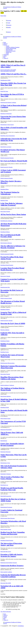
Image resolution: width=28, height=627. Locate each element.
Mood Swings (6, 352)
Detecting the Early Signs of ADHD (13, 323)
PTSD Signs (5, 91)
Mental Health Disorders (8, 265)
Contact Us (5, 58)
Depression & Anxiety (11, 51)
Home (4, 42)
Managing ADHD (6, 80)
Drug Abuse (5, 200)
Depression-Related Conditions (9, 102)
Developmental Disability (8, 254)
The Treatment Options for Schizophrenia (10, 193)
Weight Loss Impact (7, 146)
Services (5, 44)
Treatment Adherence (7, 243)
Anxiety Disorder (6, 276)
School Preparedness (7, 429)
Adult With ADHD (7, 583)
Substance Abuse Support (8, 124)
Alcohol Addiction (7, 396)
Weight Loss (8, 52)
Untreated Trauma (6, 418)
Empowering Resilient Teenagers (10, 562)
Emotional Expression (7, 507)
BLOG (2, 69)
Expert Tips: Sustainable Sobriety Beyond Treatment (12, 444)
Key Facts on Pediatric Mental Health (14, 161)
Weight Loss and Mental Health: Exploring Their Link (12, 489)
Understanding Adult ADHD (10, 69)
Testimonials (6, 54)
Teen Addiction (6, 329)
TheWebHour (21, 625)
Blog (4, 57)
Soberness (5, 440)
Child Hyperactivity (7, 496)
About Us (5, 43)
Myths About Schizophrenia (9, 135)
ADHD (7, 46)
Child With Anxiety (7, 551)
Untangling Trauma (7, 529)
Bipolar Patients (6, 341)
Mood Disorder (9, 49)
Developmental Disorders (8, 158)
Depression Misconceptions (8, 363)
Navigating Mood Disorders (9, 518)
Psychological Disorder (8, 178)
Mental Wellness (6, 231)
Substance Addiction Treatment (12, 47)
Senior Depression (7, 451)
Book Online (3, 15)
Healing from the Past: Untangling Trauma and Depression (13, 533)
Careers (5, 55)
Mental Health (6, 407)
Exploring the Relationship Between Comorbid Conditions (13, 576)
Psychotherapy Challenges (8, 385)
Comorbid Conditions (7, 572)
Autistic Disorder (6, 211)
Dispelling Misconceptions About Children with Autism (12, 378)
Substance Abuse (6, 462)
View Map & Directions (6, 611)
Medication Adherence (7, 220)
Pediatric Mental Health (11, 48)
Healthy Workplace (7, 474)
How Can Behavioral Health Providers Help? (10, 235)
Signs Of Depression (7, 113)
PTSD (7, 53)
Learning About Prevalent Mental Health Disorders (12, 269)
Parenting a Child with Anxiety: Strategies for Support (12, 555)
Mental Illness (6, 189)
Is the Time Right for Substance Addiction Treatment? (12, 204)
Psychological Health (7, 298)
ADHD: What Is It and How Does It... (14, 74)
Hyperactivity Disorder (8, 167)
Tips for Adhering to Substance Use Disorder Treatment (13, 247)
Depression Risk (6, 287)
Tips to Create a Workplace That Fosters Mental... (12, 478)
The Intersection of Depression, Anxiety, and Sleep (11, 544)
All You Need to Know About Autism (13, 214)
